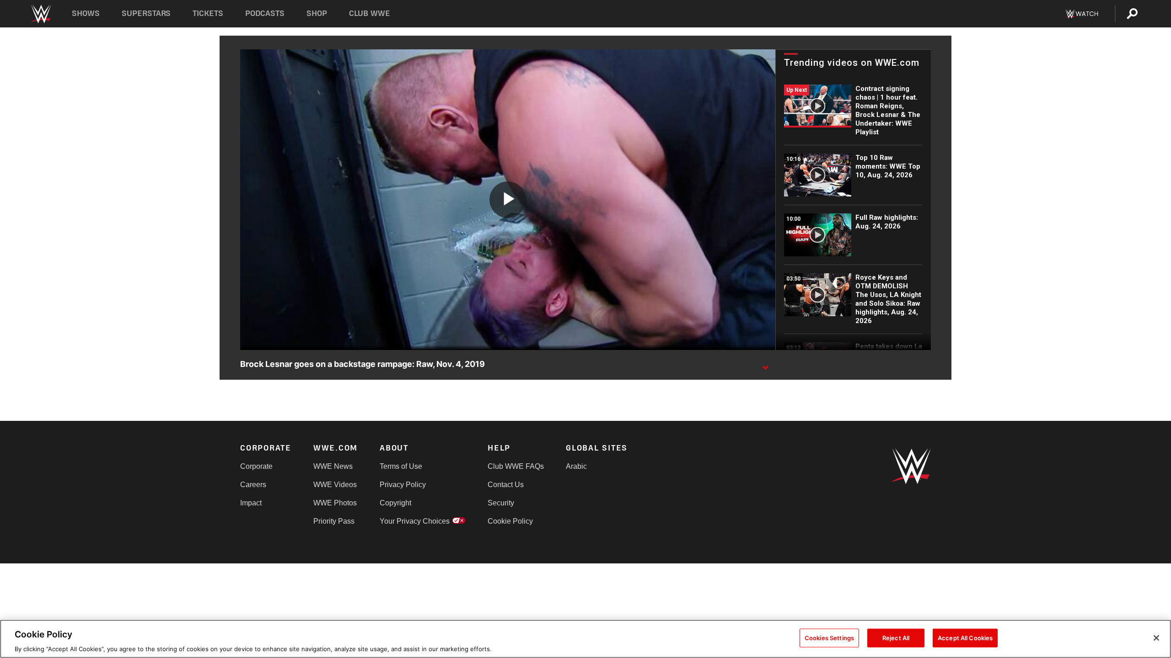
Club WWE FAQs (516, 466)
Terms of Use (401, 466)
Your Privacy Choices (415, 521)
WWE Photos (335, 503)
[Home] (40, 14)
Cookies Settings (829, 637)
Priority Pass (334, 521)
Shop (316, 13)
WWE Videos (335, 484)
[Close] (1156, 638)
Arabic (576, 466)
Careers (253, 484)
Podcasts (265, 13)
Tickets (208, 13)
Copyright (395, 503)
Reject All (895, 637)
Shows (86, 13)
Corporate (256, 466)
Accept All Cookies (965, 637)
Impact (251, 503)
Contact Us (506, 484)
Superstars (146, 13)
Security (501, 503)
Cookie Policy (510, 521)
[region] (585, 639)
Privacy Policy (403, 484)
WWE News (333, 466)
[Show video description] (765, 365)
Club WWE (369, 13)
